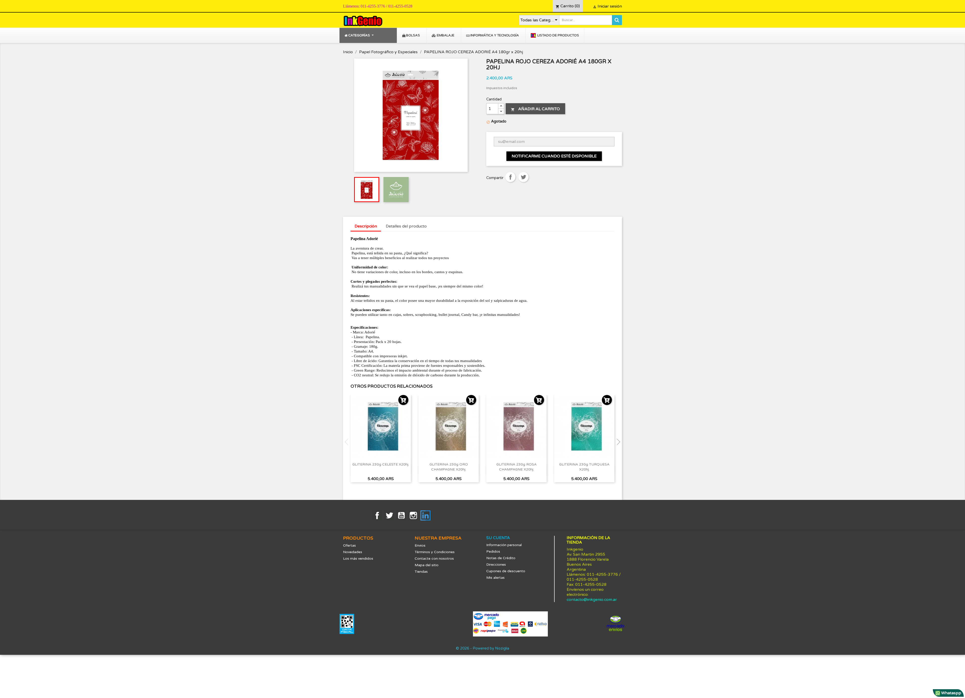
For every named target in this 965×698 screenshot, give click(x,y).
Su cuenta (498, 537)
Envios (420, 545)
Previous (348, 442)
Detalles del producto (406, 226)
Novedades (352, 552)
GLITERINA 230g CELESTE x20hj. (380, 464)
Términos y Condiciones (435, 552)
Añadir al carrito (535, 108)
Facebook (377, 515)
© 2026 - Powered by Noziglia (482, 648)
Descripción (366, 226)
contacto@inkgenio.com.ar (592, 599)
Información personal (504, 545)
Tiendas (421, 571)
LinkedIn (425, 515)
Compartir (510, 177)
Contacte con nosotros (434, 558)
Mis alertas (495, 577)
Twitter (389, 515)
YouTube (401, 515)
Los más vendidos (358, 558)
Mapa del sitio (427, 565)
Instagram (413, 515)
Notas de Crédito (500, 558)
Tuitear (523, 177)
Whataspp (950, 692)
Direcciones (496, 564)
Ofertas (349, 545)
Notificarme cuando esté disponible (554, 156)
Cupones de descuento (505, 571)
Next (617, 442)
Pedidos (493, 551)
